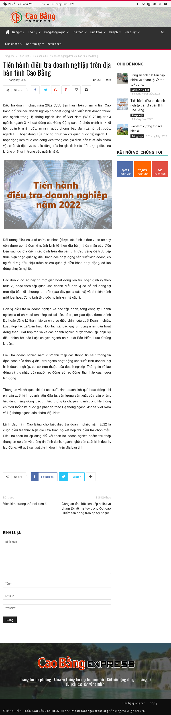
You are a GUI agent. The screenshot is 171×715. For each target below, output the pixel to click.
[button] (162, 32)
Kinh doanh (12, 44)
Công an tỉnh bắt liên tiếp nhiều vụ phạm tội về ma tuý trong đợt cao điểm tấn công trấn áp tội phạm (86, 508)
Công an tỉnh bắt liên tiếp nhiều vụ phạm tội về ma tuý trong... (147, 79)
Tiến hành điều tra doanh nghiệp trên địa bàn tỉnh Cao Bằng (147, 105)
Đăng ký (159, 163)
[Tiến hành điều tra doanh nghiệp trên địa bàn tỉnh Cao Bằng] (122, 104)
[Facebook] (137, 4)
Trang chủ (8, 56)
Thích (125, 163)
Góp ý (153, 703)
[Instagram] (148, 4)
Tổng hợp (137, 136)
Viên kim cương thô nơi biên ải (25, 504)
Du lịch (113, 32)
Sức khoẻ (96, 32)
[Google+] (143, 4)
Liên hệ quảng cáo (133, 703)
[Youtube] (165, 4)
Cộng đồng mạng (54, 32)
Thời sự (32, 32)
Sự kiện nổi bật (140, 89)
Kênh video (54, 44)
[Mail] (154, 4)
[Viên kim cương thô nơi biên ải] (122, 129)
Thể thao (77, 32)
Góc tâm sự (33, 44)
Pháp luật (130, 32)
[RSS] (159, 4)
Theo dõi (142, 163)
